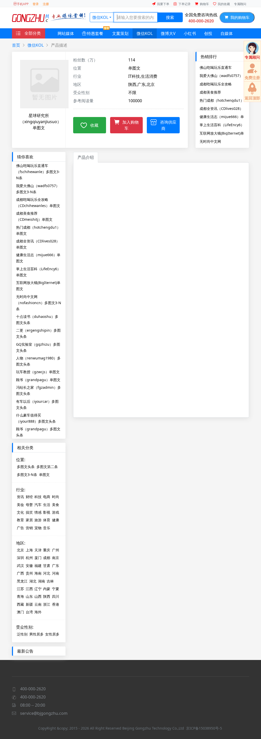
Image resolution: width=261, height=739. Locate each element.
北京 (20, 550)
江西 (29, 588)
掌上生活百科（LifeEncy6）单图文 (222, 124)
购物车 (204, 4)
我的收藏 (224, 4)
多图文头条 (26, 466)
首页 (16, 45)
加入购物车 (130, 125)
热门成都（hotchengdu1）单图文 (222, 100)
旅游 (38, 519)
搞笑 (29, 512)
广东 (55, 565)
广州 (55, 550)
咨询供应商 (168, 125)
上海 (29, 550)
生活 (46, 504)
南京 (55, 557)
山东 (29, 596)
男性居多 (36, 634)
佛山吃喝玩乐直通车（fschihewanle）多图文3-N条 (221, 67)
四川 (55, 596)
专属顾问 (240, 4)
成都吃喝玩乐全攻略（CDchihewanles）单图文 (222, 84)
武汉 (20, 565)
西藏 (20, 604)
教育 (20, 519)
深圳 (20, 557)
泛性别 (22, 634)
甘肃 (46, 565)
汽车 (38, 504)
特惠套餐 (95, 33)
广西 (20, 573)
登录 (36, 4)
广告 (20, 527)
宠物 (38, 527)
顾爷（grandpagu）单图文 (38, 379)
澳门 (20, 612)
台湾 (29, 612)
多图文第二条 (47, 466)
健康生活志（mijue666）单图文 (222, 116)
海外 (38, 612)
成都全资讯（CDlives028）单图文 (221, 108)
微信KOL (100, 17)
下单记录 (184, 4)
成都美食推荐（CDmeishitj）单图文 (218, 92)
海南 (38, 573)
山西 (38, 596)
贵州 (29, 573)
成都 (46, 557)
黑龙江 (22, 581)
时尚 (55, 496)
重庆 (46, 550)
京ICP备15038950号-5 (204, 728)
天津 (38, 550)
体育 (46, 519)
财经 (29, 496)
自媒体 (226, 33)
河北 (46, 573)
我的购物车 (239, 17)
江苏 (20, 588)
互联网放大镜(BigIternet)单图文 (222, 133)
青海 (20, 596)
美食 (55, 504)
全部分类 (32, 33)
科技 (38, 496)
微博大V (168, 33)
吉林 (50, 581)
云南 (38, 604)
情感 (38, 512)
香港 (55, 604)
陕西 (46, 596)
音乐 (46, 527)
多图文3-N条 (27, 474)
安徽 (29, 565)
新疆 (29, 604)
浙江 (46, 604)
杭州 (29, 557)
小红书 (190, 33)
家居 (29, 519)
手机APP (23, 4)
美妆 (20, 504)
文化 (20, 512)
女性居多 (52, 634)
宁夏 (55, 588)
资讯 (20, 496)
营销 (29, 527)
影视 (46, 512)
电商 (46, 496)
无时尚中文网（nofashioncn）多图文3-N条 (222, 141)
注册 (46, 4)
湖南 (41, 581)
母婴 (29, 504)
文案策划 (120, 33)
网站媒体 (66, 33)
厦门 (38, 557)
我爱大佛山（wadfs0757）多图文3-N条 (221, 75)
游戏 (55, 512)
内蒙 (46, 588)
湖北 (32, 581)
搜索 (170, 17)
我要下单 (163, 4)
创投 (208, 33)
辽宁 (38, 588)
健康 (55, 519)
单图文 (44, 474)
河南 (55, 573)
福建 (38, 565)
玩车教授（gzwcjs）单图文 (38, 371)
